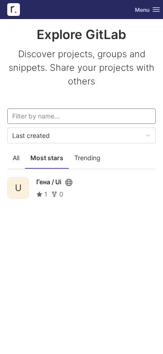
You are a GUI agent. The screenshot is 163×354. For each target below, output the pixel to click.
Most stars (46, 158)
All (16, 158)
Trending (87, 158)
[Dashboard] (14, 9)
